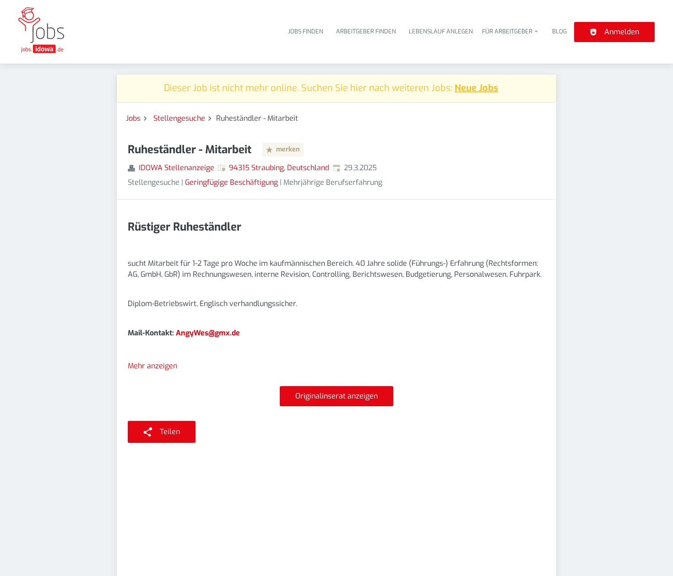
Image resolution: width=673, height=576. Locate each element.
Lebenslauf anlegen (441, 31)
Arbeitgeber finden (366, 31)
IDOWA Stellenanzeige (176, 167)
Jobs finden (305, 31)
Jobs (133, 118)
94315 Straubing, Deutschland (279, 167)
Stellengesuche (179, 118)
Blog (559, 31)
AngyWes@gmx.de (208, 333)
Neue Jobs (476, 88)
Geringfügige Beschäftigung (231, 182)
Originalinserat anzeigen (336, 396)
